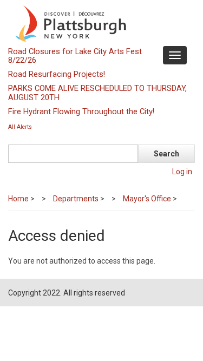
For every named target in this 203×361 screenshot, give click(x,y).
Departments (76, 198)
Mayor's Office (147, 198)
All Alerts (20, 126)
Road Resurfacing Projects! (56, 74)
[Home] (100, 22)
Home (18, 198)
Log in (182, 171)
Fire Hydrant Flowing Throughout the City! (81, 111)
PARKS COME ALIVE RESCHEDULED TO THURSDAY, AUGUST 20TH (97, 92)
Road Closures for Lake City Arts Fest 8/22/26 (75, 56)
